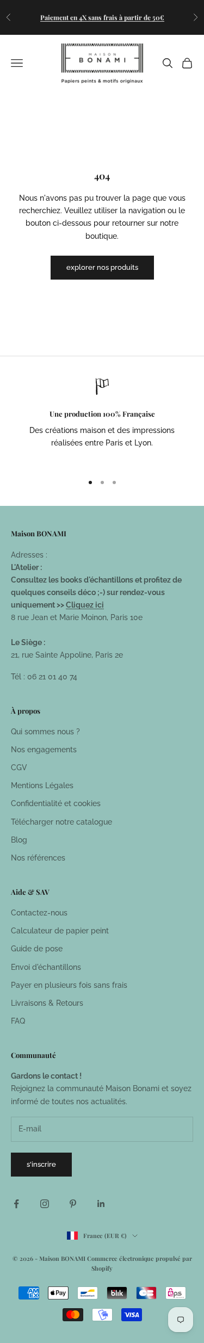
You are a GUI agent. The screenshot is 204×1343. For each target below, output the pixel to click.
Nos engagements (44, 749)
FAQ (18, 1021)
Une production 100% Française (102, 413)
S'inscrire (41, 1164)
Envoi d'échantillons (46, 967)
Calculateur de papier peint (60, 930)
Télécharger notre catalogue (61, 822)
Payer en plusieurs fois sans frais (69, 985)
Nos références (38, 857)
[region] (102, 420)
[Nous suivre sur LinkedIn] (101, 1203)
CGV (19, 767)
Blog (19, 839)
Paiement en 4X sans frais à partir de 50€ (102, 17)
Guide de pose (37, 948)
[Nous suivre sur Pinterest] (72, 1203)
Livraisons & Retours (47, 1003)
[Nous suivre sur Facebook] (16, 1203)
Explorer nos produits (102, 267)
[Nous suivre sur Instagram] (44, 1203)
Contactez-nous (39, 912)
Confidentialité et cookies (56, 803)
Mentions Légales (42, 785)
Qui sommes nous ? (45, 731)
